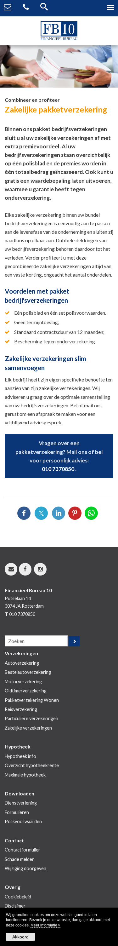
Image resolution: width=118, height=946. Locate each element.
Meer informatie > (45, 925)
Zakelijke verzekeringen (28, 728)
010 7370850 (58, 469)
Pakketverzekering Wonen (32, 700)
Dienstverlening (21, 803)
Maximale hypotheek (25, 774)
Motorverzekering (23, 681)
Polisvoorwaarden (23, 821)
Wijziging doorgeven (25, 868)
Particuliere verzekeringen (31, 718)
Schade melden (20, 859)
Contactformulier (22, 849)
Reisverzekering (21, 709)
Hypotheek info (20, 756)
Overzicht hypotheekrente (32, 765)
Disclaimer (15, 906)
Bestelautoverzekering (28, 672)
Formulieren (17, 812)
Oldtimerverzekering (26, 690)
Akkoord (20, 936)
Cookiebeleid (18, 896)
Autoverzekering (22, 663)
